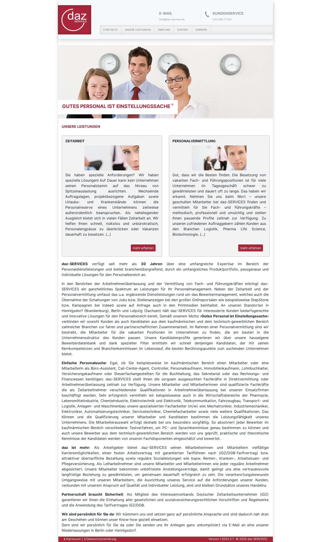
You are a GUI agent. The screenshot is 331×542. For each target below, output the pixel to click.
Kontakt (182, 29)
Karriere (201, 29)
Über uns (164, 29)
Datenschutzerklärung (101, 539)
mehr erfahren (143, 248)
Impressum (73, 539)
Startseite (110, 29)
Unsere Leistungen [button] (138, 29)
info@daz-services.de (172, 19)
